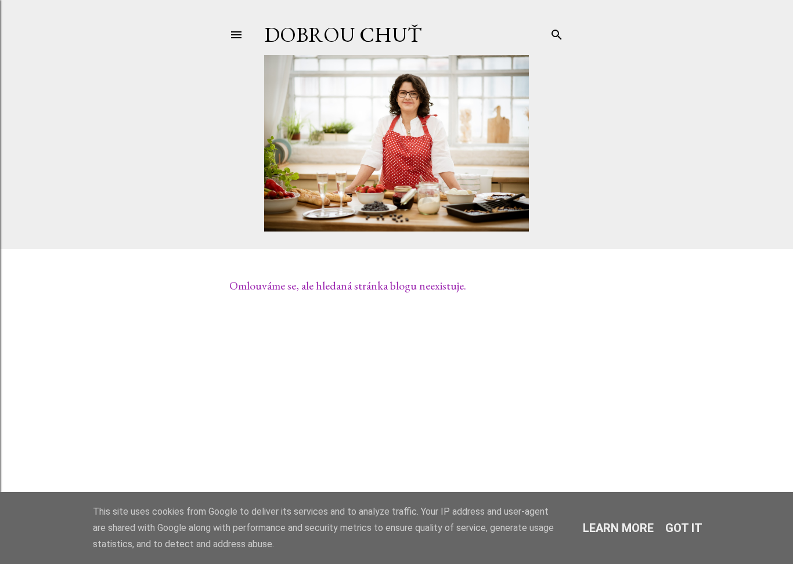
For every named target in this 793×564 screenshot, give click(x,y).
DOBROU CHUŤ (342, 34)
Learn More (618, 528)
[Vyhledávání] (557, 32)
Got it (683, 528)
